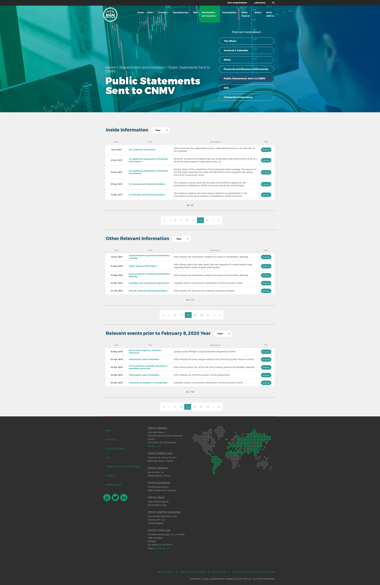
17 (181, 315)
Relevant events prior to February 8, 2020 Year (158, 333)
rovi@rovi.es (154, 445)
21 (208, 315)
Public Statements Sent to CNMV (244, 78)
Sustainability (229, 12)
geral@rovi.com (162, 548)
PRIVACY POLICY (166, 572)
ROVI (150, 12)
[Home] (110, 14)
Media (258, 12)
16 (175, 315)
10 (187, 220)
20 (201, 315)
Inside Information (127, 130)
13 (207, 220)
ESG (226, 87)
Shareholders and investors (142, 67)
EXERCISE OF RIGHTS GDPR (261, 572)
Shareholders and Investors (209, 14)
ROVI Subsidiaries (237, 3)
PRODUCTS (111, 439)
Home (140, 12)
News (227, 59)
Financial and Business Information (246, 69)
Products (162, 12)
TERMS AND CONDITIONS (193, 572)
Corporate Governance (238, 97)
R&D (195, 12)
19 (195, 315)
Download (266, 150)
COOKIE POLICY (240, 572)
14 (207, 406)
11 (194, 220)
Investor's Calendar (236, 50)
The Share (230, 41)
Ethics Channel (246, 14)
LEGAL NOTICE (219, 572)
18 (188, 315)
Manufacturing (180, 12)
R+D (108, 457)
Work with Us (270, 14)
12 (200, 220)
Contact (110, 475)
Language (260, 3)
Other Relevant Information (137, 238)
